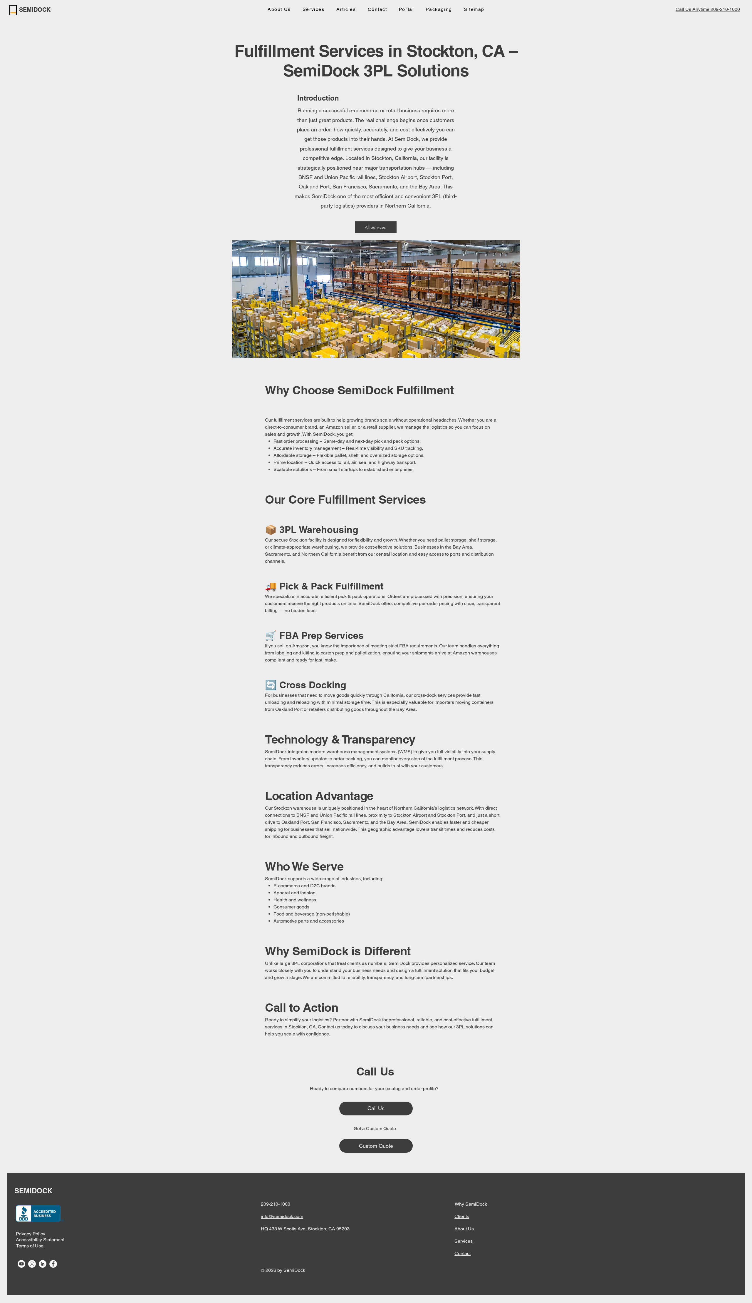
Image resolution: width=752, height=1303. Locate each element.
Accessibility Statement (40, 1239)
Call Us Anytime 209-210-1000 (708, 9)
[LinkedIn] (42, 1264)
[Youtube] (21, 1264)
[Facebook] (53, 1264)
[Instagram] (32, 1264)
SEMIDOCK (35, 9)
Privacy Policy (30, 1234)
